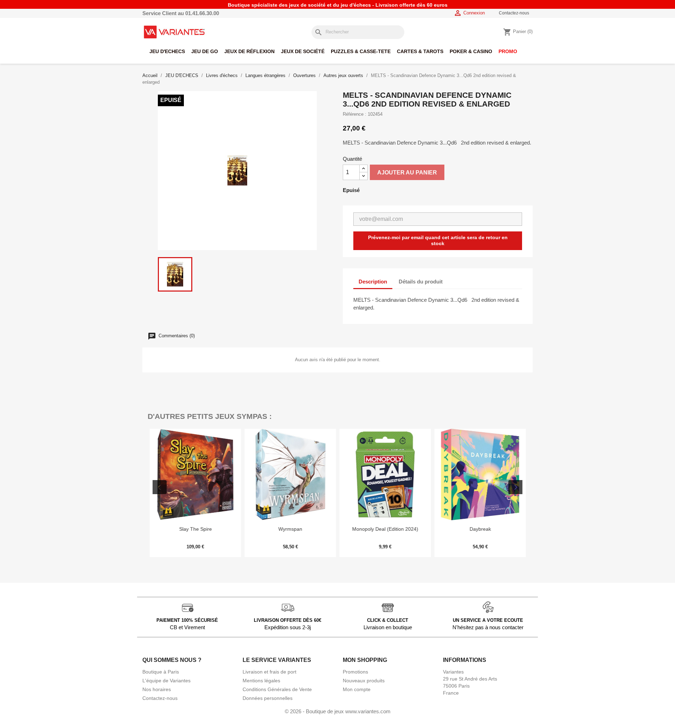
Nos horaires (156, 689)
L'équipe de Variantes (166, 680)
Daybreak (480, 529)
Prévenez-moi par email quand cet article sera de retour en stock (438, 241)
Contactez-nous (514, 13)
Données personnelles (267, 698)
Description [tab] (373, 282)
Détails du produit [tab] (421, 282)
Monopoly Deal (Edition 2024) (385, 529)
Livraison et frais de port (269, 672)
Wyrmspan (290, 529)
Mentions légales (261, 680)
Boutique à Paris (160, 672)
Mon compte (357, 689)
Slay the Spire (195, 529)
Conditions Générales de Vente (277, 689)
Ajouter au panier (407, 173)
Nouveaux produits (364, 680)
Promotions (355, 672)
